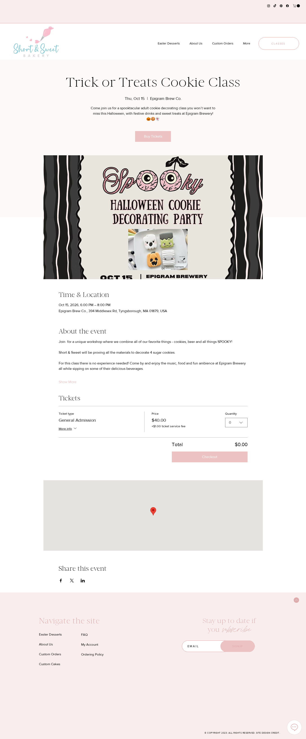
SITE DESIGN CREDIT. (268, 733)
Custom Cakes (49, 664)
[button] (297, 5)
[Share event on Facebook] (61, 580)
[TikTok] (275, 6)
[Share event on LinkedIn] (83, 580)
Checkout (209, 457)
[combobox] (236, 422)
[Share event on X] (72, 580)
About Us (46, 644)
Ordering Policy (92, 654)
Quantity (231, 413)
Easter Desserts (50, 634)
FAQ (84, 634)
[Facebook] (287, 6)
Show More (67, 382)
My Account (89, 644)
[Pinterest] (281, 6)
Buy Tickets (153, 136)
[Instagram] (268, 6)
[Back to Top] (296, 600)
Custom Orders (50, 654)
